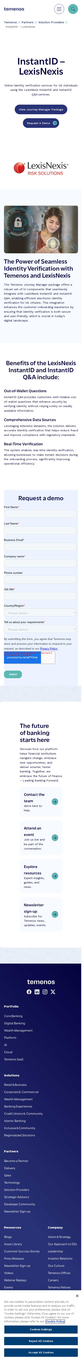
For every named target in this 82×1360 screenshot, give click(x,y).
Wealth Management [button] (18, 1030)
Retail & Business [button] (15, 1084)
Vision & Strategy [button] (59, 1236)
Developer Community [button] (19, 1204)
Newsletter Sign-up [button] (17, 1211)
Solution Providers (51, 22)
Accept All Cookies (40, 1352)
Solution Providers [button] (16, 1189)
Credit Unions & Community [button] (23, 1113)
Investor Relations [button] (60, 1258)
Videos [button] (8, 1272)
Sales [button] (7, 1175)
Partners (27, 22)
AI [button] (5, 1044)
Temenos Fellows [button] (59, 1287)
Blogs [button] (8, 1236)
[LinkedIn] (38, 992)
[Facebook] (30, 992)
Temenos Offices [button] (59, 1272)
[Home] (14, 9)
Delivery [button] (9, 1168)
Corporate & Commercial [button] (21, 1091)
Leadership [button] (55, 1251)
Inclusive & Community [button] (19, 1128)
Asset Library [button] (13, 1244)
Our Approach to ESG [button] (62, 1244)
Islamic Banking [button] (15, 1120)
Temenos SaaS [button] (13, 1059)
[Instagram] (46, 992)
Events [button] (8, 1287)
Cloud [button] (8, 1052)
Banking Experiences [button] (18, 1106)
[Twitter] (53, 992)
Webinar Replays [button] (15, 1280)
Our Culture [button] (56, 1265)
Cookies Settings (41, 1329)
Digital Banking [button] (14, 1023)
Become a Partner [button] (16, 1160)
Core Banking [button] (13, 1015)
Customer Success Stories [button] (22, 1251)
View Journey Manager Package (41, 109)
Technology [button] (12, 1182)
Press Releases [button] (14, 1258)
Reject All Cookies (41, 1341)
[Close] (77, 1295)
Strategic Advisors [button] (16, 1196)
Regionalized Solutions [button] (19, 1135)
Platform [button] (10, 1037)
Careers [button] (53, 1280)
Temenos (10, 22)
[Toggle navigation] (59, 9)
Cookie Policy (55, 1321)
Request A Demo (38, 123)
